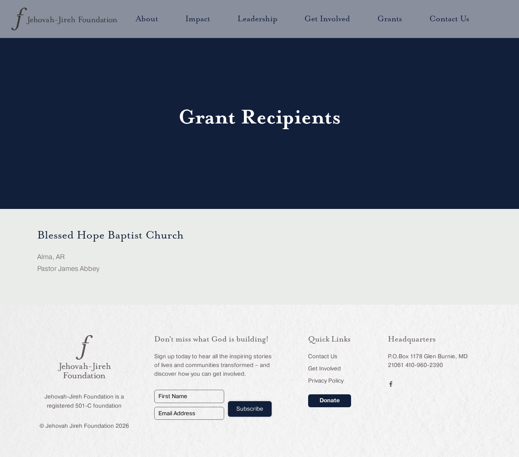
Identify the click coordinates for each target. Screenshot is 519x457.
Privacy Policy (325, 380)
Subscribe (249, 408)
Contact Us (322, 356)
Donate (330, 400)
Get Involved (324, 368)
